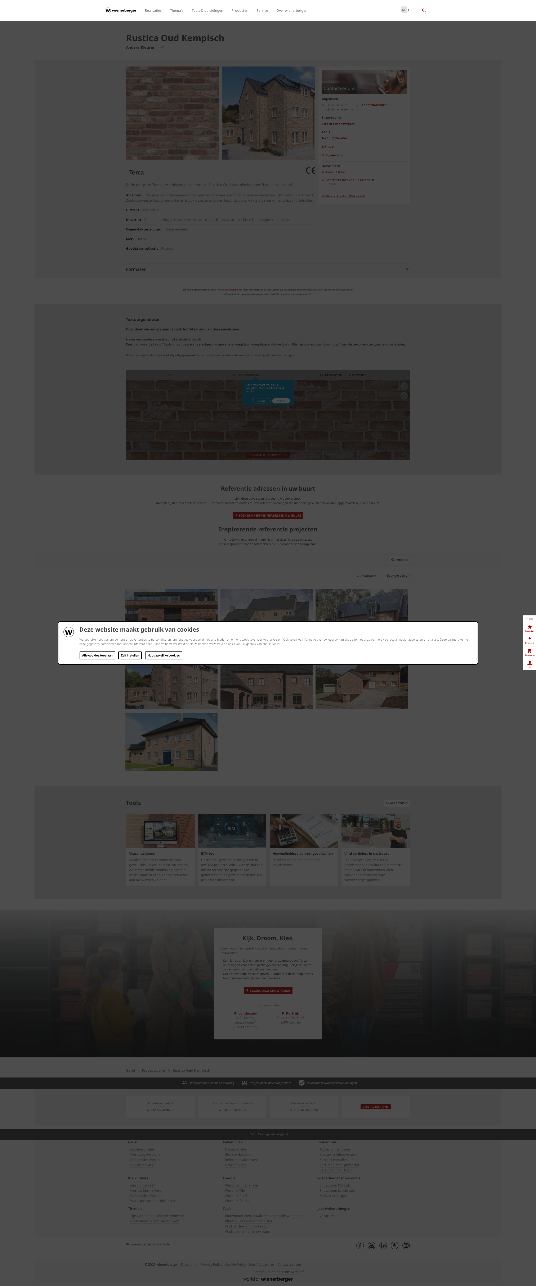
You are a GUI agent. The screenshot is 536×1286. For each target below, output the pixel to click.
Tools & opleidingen (207, 10)
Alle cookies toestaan (97, 655)
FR (409, 10)
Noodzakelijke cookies (164, 655)
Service (262, 10)
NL (404, 10)
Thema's (176, 10)
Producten (240, 10)
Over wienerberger (291, 10)
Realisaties (153, 10)
